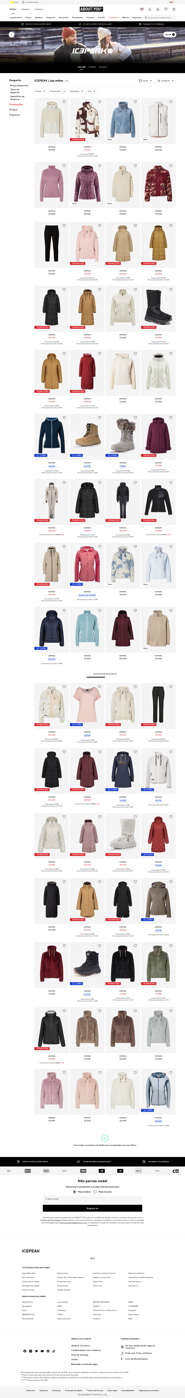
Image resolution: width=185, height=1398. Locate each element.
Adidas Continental (101, 1277)
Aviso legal (112, 1391)
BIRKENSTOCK (28, 1314)
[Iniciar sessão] (149, 9)
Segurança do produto (149, 1391)
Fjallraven (97, 1314)
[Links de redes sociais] (25, 1351)
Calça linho (97, 1281)
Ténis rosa (97, 1286)
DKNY (59, 1306)
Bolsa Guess (62, 1286)
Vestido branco (135, 1281)
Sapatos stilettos (136, 1273)
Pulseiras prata (64, 1281)
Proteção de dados (73, 1391)
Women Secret (64, 1319)
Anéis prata (62, 1273)
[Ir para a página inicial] (38, 1340)
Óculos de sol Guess (30, 1281)
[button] (145, 80)
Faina (24, 1310)
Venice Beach (27, 1319)
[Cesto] (174, 9)
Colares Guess (28, 1290)
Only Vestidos (28, 1277)
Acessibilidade (128, 1391)
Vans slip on (133, 1286)
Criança (39, 9)
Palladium (61, 1310)
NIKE (130, 1319)
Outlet (16, 2)
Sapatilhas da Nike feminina (140, 1277)
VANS (130, 1302)
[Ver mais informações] (52, 154)
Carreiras (56, 1391)
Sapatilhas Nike (29, 1273)
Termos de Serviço (95, 1391)
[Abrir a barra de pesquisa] (145, 17)
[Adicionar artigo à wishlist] (64, 102)
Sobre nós (30, 1391)
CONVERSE (133, 1306)
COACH (96, 1306)
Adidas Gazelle (64, 1290)
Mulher (13, 9)
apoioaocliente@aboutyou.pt (73, 1223)
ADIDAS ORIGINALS (101, 1302)
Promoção (55, 91)
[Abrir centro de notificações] (158, 9)
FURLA (60, 1314)
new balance (62, 1302)
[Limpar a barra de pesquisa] (173, 17)
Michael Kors (27, 1302)
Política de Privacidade (51, 1220)
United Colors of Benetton (105, 1310)
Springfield (27, 1306)
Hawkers (96, 1319)
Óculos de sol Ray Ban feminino (70, 1277)
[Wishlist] (166, 9)
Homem (26, 9)
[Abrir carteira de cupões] (141, 9)
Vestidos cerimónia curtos (104, 1273)
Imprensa (44, 1391)
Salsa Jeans (133, 1314)
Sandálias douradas (30, 1286)
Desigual (132, 1310)
